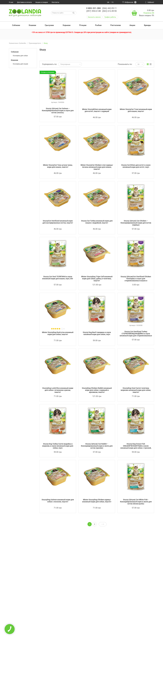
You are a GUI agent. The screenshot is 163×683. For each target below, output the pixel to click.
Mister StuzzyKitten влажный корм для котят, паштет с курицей (97, 110)
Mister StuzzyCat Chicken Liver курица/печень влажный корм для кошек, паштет (97, 167)
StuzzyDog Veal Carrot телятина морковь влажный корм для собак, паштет (136, 390)
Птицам (82, 25)
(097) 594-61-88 (93, 11)
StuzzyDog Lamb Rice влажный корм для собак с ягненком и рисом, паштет (57, 390)
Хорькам (66, 25)
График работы (110, 17)
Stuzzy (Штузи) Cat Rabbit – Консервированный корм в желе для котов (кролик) (97, 446)
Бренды (147, 25)
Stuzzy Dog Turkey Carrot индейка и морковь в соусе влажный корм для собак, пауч (57, 446)
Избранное (130, 2)
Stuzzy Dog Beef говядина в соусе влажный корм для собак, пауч (97, 333)
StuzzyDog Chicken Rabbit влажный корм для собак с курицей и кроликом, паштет (97, 390)
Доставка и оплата (24, 2)
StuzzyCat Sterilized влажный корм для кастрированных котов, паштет (58, 222)
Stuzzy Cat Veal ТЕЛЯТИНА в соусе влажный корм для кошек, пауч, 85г (57, 278)
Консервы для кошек (20, 64)
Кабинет (151, 2)
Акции (132, 25)
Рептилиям (115, 25)
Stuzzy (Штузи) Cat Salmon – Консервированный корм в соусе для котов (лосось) (58, 110)
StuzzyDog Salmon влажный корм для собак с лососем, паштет (58, 501)
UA (108, 2)
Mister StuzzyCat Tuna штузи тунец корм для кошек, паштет (57, 166)
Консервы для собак (20, 56)
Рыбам (98, 25)
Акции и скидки (41, 2)
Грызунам (49, 25)
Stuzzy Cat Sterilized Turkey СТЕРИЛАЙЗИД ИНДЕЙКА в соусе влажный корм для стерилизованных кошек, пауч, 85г (136, 334)
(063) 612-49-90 (109, 11)
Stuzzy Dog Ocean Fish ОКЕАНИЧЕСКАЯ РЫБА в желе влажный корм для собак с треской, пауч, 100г (135, 446)
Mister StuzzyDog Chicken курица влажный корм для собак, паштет (96, 501)
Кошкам (32, 25)
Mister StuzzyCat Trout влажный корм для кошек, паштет (136, 110)
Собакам (16, 25)
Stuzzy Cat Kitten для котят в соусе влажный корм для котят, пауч (136, 166)
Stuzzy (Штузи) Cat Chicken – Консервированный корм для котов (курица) (136, 223)
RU (113, 2)
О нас (11, 2)
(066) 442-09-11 (109, 8)
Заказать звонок (94, 17)
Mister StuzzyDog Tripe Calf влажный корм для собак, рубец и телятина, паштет (96, 279)
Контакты (55, 2)
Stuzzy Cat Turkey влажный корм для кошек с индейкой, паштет (97, 222)
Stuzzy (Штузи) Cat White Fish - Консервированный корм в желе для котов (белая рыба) (136, 502)
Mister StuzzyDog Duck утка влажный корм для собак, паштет (57, 333)
